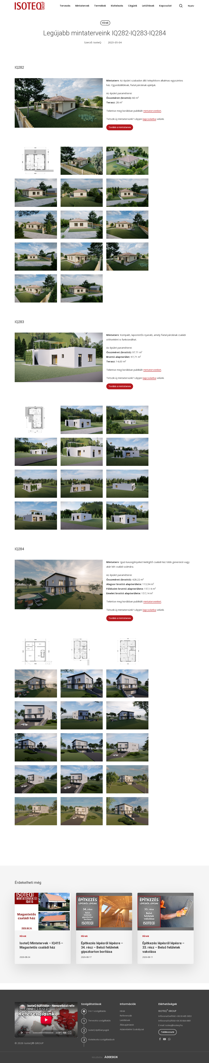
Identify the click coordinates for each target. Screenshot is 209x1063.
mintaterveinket (152, 110)
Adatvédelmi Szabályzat (132, 1029)
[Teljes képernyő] (69, 1032)
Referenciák (126, 1015)
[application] (46, 1019)
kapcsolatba (149, 119)
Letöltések (125, 1020)
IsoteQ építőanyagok (98, 1029)
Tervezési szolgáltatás (99, 1020)
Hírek (105, 23)
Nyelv (191, 5)
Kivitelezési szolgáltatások (101, 1039)
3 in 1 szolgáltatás (97, 1011)
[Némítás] (64, 1032)
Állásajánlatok (127, 1024)
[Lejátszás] (22, 1032)
